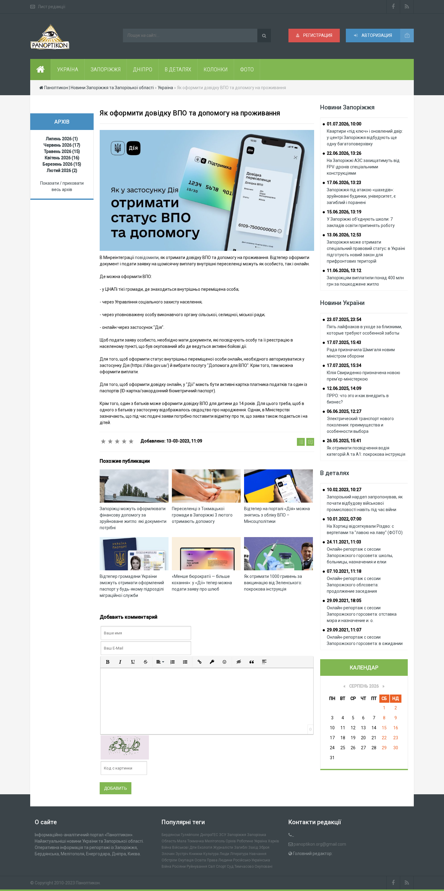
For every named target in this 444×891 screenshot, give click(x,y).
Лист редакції (51, 6)
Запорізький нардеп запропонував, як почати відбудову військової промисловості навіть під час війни (365, 503)
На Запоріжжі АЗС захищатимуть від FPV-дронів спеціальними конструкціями (363, 167)
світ (211, 866)
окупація (186, 860)
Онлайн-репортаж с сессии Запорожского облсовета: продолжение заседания (354, 585)
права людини (219, 860)
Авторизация (376, 35)
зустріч (181, 854)
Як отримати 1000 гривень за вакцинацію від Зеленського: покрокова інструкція (273, 582)
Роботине (245, 841)
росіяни (179, 866)
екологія (205, 847)
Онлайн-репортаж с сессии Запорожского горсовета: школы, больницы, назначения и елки (360, 555)
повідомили (147, 257)
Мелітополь (215, 841)
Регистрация (317, 35)
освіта (200, 860)
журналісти (223, 847)
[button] (107, 662)
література (239, 854)
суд (230, 866)
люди (224, 854)
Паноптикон (88, 882)
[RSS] (407, 6)
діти (193, 847)
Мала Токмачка (190, 841)
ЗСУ (222, 835)
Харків (273, 841)
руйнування (197, 866)
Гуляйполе (190, 835)
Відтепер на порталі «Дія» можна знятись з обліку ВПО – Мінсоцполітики (277, 515)
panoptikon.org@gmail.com (320, 844)
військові (180, 847)
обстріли (169, 860)
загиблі (240, 847)
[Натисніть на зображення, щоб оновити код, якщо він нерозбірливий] (125, 747)
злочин (168, 854)
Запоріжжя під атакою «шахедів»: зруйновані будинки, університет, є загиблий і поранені (361, 196)
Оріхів (231, 841)
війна (166, 847)
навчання (257, 854)
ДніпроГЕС (209, 835)
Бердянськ (171, 835)
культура (211, 854)
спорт (221, 866)
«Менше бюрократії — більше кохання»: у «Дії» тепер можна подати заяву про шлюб (202, 582)
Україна (260, 841)
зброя (264, 847)
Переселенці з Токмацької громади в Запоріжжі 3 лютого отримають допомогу (202, 515)
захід (253, 847)
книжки (195, 854)
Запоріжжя (236, 835)
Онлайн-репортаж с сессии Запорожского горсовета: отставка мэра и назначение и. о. (362, 614)
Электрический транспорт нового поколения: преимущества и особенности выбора (360, 425)
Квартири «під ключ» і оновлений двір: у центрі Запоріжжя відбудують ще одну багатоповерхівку (365, 137)
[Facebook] (393, 6)
